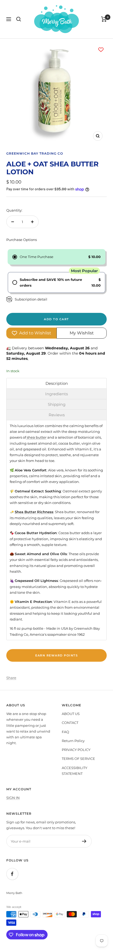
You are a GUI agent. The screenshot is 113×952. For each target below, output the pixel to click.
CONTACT (70, 722)
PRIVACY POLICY (76, 750)
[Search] (18, 19)
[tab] (56, 383)
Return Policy (73, 741)
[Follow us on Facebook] (12, 874)
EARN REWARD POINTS (56, 655)
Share (11, 678)
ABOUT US (71, 714)
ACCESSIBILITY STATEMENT (74, 771)
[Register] (84, 841)
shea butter (36, 437)
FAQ (65, 732)
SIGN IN (13, 798)
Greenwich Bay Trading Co (34, 153)
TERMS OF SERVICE (78, 758)
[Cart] (104, 19)
